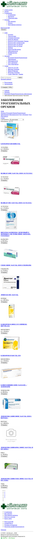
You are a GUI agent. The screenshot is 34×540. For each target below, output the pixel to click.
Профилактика (12, 52)
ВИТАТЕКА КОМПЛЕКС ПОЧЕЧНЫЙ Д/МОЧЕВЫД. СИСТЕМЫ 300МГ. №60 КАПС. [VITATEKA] (16, 234)
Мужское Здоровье (14, 72)
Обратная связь (12, 18)
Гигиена (10, 34)
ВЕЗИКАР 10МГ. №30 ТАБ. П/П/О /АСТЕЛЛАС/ (17, 173)
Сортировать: (5, 119)
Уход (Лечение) (12, 62)
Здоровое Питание (13, 38)
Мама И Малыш (13, 71)
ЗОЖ (5, 33)
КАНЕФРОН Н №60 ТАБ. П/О (11, 355)
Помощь (7, 19)
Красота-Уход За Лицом (15, 44)
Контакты (11, 16)
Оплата (10, 23)
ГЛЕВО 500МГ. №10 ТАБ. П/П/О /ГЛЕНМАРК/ (16, 265)
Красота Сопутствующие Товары (18, 41)
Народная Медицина (14, 49)
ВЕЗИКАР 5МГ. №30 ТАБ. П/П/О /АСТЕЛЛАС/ (16, 203)
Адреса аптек (8, 10)
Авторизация (8, 84)
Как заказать (12, 21)
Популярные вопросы (14, 24)
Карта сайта (8, 518)
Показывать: (4, 121)
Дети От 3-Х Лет (13, 67)
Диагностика (12, 36)
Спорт (10, 54)
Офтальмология (13, 51)
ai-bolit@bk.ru (8, 523)
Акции (6, 11)
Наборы (10, 48)
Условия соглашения (10, 525)
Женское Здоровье (13, 69)
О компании (8, 13)
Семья (6, 66)
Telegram (3, 530)
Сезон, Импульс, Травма (15, 74)
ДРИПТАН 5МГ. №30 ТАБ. (9, 295)
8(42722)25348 (5, 28)
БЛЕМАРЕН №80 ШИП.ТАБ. (10, 144)
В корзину (4, 151)
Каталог (3, 29)
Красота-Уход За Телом (15, 46)
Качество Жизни (13, 39)
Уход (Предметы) (13, 64)
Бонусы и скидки (9, 517)
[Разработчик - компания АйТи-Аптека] (8, 538)
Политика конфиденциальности (14, 526)
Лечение (7, 56)
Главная (6, 90)
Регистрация (8, 82)
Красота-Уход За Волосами (16, 43)
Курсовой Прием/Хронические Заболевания (18, 94)
